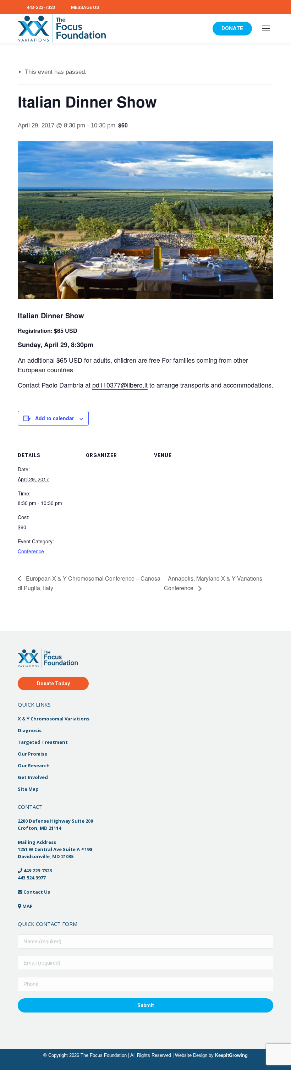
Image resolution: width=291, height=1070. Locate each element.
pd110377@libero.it (120, 384)
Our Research (34, 765)
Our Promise (32, 754)
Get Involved (33, 777)
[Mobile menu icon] (266, 28)
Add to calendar (54, 418)
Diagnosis (30, 730)
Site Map (28, 789)
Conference (31, 551)
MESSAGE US (85, 7)
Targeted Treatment (43, 742)
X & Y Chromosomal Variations (53, 718)
